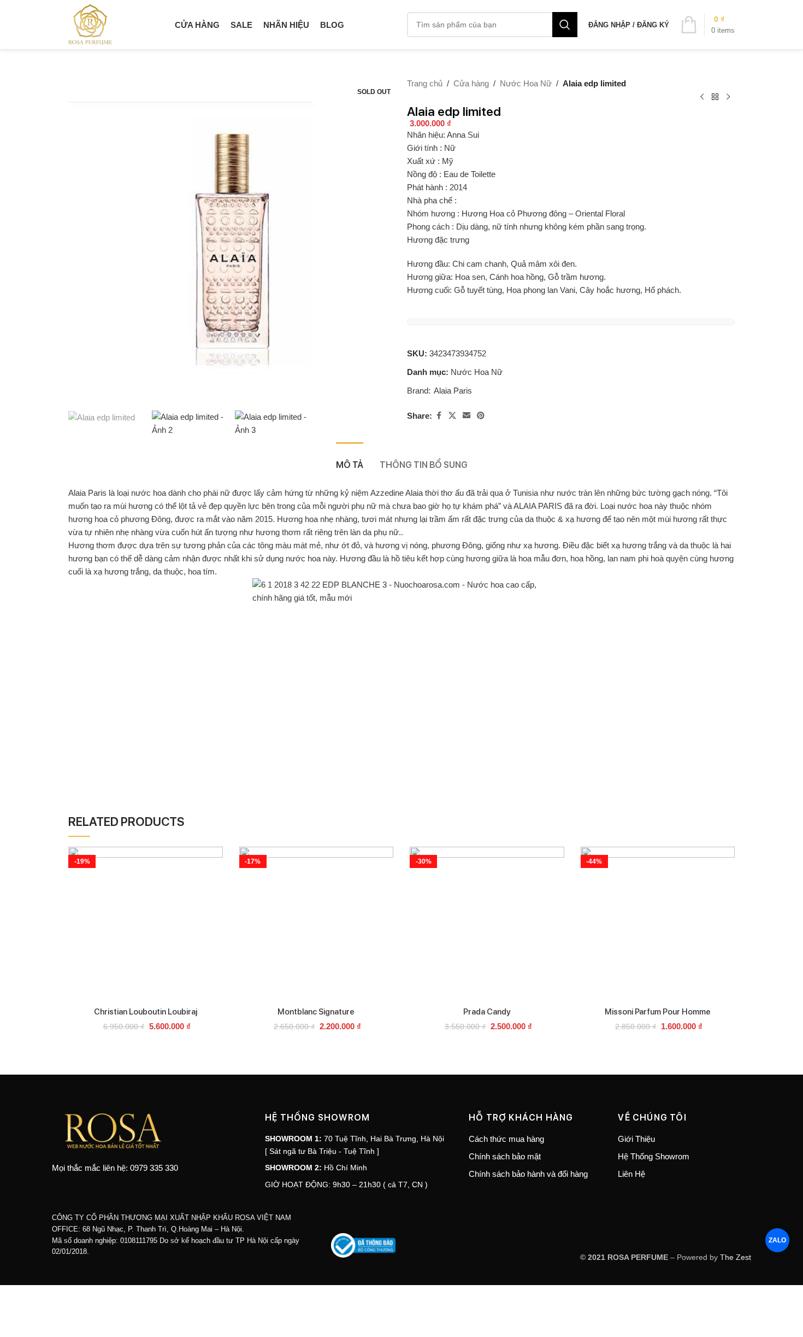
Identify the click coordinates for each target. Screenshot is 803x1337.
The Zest (734, 1257)
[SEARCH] (564, 24)
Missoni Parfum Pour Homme (658, 1011)
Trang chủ (424, 83)
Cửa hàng (471, 83)
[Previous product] (701, 97)
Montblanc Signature (316, 1011)
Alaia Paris (453, 390)
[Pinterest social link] (481, 415)
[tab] (349, 459)
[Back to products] (715, 97)
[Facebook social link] (438, 415)
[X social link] (452, 415)
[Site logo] (90, 23)
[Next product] (728, 97)
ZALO (777, 1240)
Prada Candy (487, 1011)
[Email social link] (466, 415)
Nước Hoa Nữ (526, 83)
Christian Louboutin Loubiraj (145, 1011)
